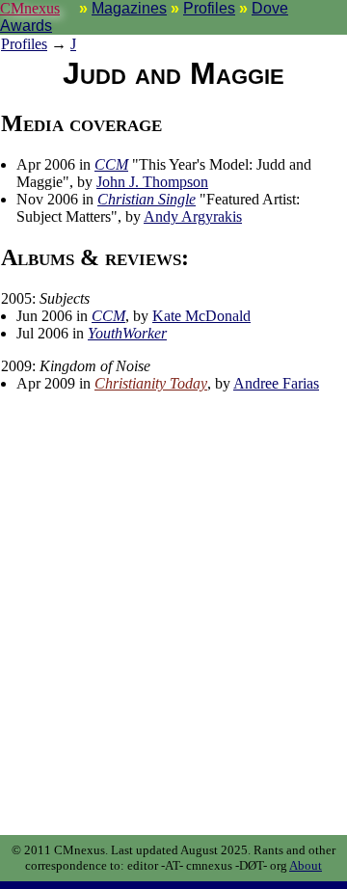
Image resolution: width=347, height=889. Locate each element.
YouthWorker (127, 333)
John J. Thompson (152, 182)
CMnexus (30, 8)
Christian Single (146, 199)
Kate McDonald (201, 316)
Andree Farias (276, 383)
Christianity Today (150, 383)
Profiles (209, 8)
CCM (111, 164)
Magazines (129, 8)
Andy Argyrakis (193, 216)
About (305, 865)
